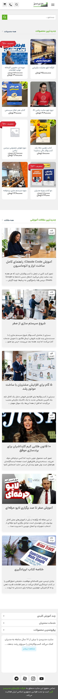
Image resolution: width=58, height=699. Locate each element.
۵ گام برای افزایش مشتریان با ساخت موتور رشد (29, 387)
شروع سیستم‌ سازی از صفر (29, 323)
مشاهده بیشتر (29, 648)
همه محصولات (10, 31)
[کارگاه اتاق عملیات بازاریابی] (43, 51)
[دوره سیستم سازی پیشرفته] (15, 174)
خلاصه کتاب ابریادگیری (29, 569)
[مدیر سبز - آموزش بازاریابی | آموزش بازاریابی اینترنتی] (34, 5)
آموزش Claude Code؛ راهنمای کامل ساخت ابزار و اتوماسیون (29, 264)
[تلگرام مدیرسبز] (16, 678)
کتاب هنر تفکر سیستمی (15, 110)
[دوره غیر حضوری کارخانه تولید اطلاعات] (15, 51)
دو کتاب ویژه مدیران (43, 190)
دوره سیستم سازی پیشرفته (14, 190)
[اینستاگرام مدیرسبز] (33, 678)
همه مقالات (9, 220)
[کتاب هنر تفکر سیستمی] (15, 94)
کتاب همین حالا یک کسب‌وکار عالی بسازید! (43, 149)
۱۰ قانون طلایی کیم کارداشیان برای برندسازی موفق (29, 448)
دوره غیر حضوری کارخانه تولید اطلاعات (15, 69)
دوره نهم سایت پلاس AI (43, 110)
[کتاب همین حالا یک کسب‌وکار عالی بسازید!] (43, 132)
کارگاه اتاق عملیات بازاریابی (43, 68)
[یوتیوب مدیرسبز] (41, 678)
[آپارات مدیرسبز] (24, 678)
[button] (53, 4)
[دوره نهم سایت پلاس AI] (43, 94)
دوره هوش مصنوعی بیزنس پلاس (15, 149)
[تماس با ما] (10, 4)
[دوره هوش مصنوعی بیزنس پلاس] (15, 132)
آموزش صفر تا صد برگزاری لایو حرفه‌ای (29, 508)
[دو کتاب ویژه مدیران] (43, 174)
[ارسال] (4, 17)
